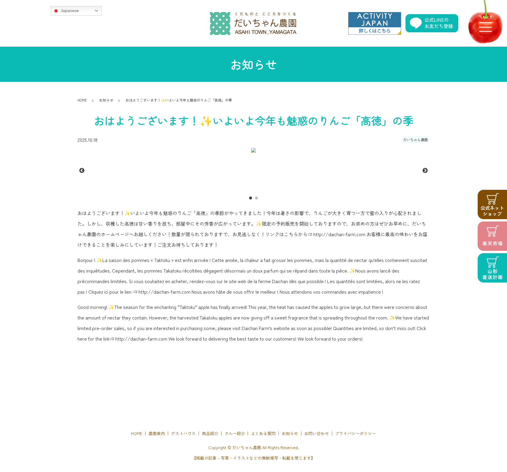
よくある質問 (263, 433)
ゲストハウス (183, 433)
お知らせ (106, 99)
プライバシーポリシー (355, 433)
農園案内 (156, 433)
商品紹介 (210, 433)
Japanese (69, 10)
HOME (82, 99)
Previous (82, 171)
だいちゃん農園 (415, 139)
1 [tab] (251, 198)
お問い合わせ (316, 433)
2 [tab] (256, 198)
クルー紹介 (234, 433)
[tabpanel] (253, 150)
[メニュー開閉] (485, 27)
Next (425, 171)
